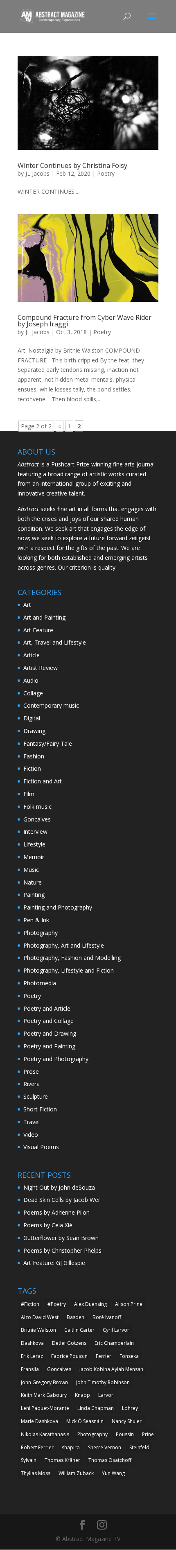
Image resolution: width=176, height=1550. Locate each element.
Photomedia (39, 983)
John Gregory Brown (44, 1382)
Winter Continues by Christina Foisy (72, 165)
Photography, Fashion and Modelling (72, 958)
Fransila (30, 1369)
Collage (33, 693)
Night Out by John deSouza (59, 1187)
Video (30, 1134)
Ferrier (103, 1356)
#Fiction (30, 1304)
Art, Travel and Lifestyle (54, 642)
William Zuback (76, 1473)
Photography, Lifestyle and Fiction (68, 970)
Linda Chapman (95, 1408)
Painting (34, 894)
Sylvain (28, 1460)
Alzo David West (40, 1317)
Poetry (106, 173)
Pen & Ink (36, 920)
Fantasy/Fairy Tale (47, 743)
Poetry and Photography (55, 1059)
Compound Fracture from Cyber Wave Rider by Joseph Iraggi (84, 320)
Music (31, 869)
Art (27, 605)
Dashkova (32, 1343)
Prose (31, 1071)
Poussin (125, 1434)
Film (28, 794)
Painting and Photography (57, 907)
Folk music (37, 806)
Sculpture (35, 1096)
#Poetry (56, 1304)
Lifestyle (34, 844)
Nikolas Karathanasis (45, 1434)
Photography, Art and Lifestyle (63, 945)
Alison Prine (128, 1304)
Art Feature (38, 630)
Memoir (33, 857)
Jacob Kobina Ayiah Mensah (111, 1369)
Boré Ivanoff (107, 1317)
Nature (32, 882)
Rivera (31, 1084)
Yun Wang (113, 1473)
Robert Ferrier (37, 1447)
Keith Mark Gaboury (44, 1395)
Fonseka (129, 1356)
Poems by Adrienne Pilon (56, 1212)
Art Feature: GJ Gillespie (54, 1263)
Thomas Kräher (62, 1460)
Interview (35, 831)
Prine (148, 1434)
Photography (40, 933)
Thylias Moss (35, 1473)
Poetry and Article (46, 1008)
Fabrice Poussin (69, 1356)
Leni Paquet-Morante (45, 1408)
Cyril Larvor (116, 1329)
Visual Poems (41, 1147)
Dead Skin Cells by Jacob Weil (62, 1200)
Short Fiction (40, 1109)
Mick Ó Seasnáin (85, 1421)
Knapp (82, 1395)
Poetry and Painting (49, 1046)
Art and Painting (44, 617)
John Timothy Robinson (103, 1382)
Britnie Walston (38, 1329)
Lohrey (130, 1408)
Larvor (105, 1395)
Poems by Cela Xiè (47, 1225)
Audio (30, 680)
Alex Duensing (90, 1304)
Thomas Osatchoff (109, 1460)
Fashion (33, 756)
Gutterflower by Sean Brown (61, 1238)
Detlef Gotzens (69, 1343)
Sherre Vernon (104, 1447)
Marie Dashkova (39, 1421)
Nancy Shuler (127, 1421)
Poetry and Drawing (49, 1033)
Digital (31, 718)
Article (31, 655)
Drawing (34, 731)
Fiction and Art (42, 781)
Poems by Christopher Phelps (62, 1250)
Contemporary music (51, 705)
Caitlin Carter (79, 1329)
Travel (31, 1122)
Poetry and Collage (48, 1021)
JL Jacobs (37, 173)
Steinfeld (139, 1447)
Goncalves (37, 819)
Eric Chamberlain (114, 1343)
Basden (75, 1317)
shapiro (71, 1447)
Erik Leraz (32, 1356)
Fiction (32, 768)
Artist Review (40, 668)
